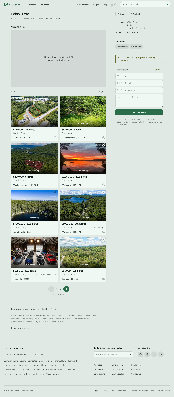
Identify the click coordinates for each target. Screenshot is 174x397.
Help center (99, 369)
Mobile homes (10, 369)
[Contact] (134, 14)
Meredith (45, 309)
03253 (53, 309)
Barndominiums (11, 360)
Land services (118, 369)
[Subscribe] (130, 354)
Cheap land (44, 360)
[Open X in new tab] (154, 354)
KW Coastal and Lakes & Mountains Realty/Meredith (35, 18)
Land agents (16, 309)
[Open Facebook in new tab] (140, 354)
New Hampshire (32, 309)
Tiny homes (9, 374)
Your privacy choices (106, 391)
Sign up (104, 4)
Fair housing (121, 391)
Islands (66, 365)
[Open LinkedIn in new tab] (161, 354)
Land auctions (38, 354)
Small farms (71, 369)
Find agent (44, 4)
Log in (96, 4)
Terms (160, 391)
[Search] (168, 4)
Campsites (32, 360)
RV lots (61, 369)
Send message (139, 112)
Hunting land (55, 365)
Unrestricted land (36, 374)
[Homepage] (11, 4)
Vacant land (21, 374)
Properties (32, 4)
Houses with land (40, 365)
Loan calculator (118, 374)
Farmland (72, 360)
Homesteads (9, 365)
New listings (143, 391)
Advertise (98, 365)
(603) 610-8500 (133, 32)
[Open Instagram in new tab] (147, 354)
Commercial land (58, 360)
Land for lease (23, 354)
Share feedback (145, 348)
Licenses (153, 391)
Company (135, 369)
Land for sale (9, 354)
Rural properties (49, 369)
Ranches (37, 369)
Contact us (136, 374)
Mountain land (24, 369)
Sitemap (134, 391)
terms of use (142, 119)
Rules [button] (159, 69)
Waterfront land (53, 374)
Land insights (100, 374)
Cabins (23, 360)
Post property (83, 4)
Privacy (167, 391)
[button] (16, 121)
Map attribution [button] (27, 391)
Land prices (136, 365)
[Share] (121, 14)
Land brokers (117, 365)
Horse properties (24, 365)
